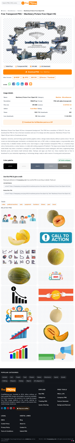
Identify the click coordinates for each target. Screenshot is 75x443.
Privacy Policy (5, 427)
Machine (58, 97)
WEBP (17, 77)
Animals (4, 377)
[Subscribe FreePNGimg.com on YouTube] (14, 408)
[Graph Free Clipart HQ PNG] (19, 295)
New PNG (41, 393)
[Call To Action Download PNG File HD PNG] (56, 295)
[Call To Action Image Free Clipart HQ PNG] (56, 352)
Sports (56, 377)
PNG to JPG (60, 393)
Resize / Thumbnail (47, 77)
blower (43, 204)
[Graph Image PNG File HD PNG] (19, 352)
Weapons (13, 381)
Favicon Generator (63, 401)
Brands (63, 377)
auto (21, 204)
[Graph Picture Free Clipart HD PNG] (19, 333)
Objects (29, 381)
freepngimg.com (51, 439)
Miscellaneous (66, 97)
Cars (11, 377)
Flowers (32, 377)
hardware (36, 204)
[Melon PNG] (56, 218)
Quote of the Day (44, 405)
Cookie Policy (5, 423)
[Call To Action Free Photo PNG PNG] (56, 237)
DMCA (3, 420)
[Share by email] (30, 84)
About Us (22, 423)
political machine (12, 204)
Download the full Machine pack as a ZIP (38, 122)
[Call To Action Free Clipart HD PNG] (56, 275)
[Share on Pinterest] (26, 84)
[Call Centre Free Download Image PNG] (19, 218)
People (18, 377)
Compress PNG (62, 397)
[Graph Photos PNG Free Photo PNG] (19, 256)
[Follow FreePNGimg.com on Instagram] (11, 408)
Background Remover (64, 405)
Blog (21, 420)
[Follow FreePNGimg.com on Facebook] (2, 408)
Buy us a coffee (23, 408)
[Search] (23, 3)
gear (49, 204)
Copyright (6, 439)
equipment (28, 204)
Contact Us (23, 427)
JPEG (26, 77)
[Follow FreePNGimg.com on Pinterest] (8, 408)
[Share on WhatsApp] (9, 84)
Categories (42, 397)
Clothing (4, 381)
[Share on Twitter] (18, 84)
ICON (34, 77)
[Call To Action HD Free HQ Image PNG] (19, 314)
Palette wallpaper (65, 160)
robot (3, 204)
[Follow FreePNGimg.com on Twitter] (5, 408)
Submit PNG (23, 431)
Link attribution (7, 183)
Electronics (47, 377)
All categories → (39, 381)
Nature (39, 377)
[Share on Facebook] (14, 84)
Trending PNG (43, 401)
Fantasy (21, 381)
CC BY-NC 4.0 (67, 105)
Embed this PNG (7, 190)
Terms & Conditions (7, 431)
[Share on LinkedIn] (22, 84)
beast (54, 204)
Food (25, 377)
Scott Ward (33, 108)
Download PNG (38, 72)
